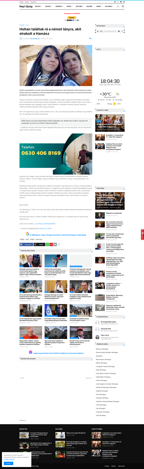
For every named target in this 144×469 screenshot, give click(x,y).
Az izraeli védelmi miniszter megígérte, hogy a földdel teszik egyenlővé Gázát (80, 296)
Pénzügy (59, 6)
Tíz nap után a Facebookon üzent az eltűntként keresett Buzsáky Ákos (115, 235)
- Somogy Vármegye (101, 398)
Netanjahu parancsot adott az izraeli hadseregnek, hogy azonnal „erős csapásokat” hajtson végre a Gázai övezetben (30, 271)
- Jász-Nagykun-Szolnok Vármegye (106, 384)
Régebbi (88, 378)
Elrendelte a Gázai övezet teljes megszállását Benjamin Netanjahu (56, 319)
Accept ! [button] (8, 463)
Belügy (38, 6)
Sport (69, 6)
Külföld (32, 239)
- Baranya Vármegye (101, 349)
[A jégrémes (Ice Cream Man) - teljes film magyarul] (96, 435)
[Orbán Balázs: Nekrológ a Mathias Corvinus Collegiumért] (100, 297)
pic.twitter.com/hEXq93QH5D (45, 224)
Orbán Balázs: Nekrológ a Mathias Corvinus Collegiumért (114, 297)
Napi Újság (25, 6)
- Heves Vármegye (101, 380)
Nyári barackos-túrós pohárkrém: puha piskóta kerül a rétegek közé (41, 453)
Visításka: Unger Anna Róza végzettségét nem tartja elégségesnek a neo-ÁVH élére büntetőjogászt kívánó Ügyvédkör (115, 261)
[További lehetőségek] (59, 244)
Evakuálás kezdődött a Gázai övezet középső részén (79, 319)
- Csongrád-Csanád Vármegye (105, 366)
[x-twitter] (118, 1)
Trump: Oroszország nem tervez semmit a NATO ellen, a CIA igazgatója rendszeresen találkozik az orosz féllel (115, 247)
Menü (98, 6)
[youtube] (121, 1)
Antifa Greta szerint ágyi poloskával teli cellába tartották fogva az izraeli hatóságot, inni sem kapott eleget (55, 271)
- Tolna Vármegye (100, 405)
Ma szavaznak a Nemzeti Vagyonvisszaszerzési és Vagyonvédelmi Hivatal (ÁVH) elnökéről (114, 224)
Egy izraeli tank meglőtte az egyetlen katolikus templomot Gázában (54, 342)
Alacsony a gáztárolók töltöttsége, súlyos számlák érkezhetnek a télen (115, 307)
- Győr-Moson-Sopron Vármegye (105, 373)
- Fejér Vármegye (100, 370)
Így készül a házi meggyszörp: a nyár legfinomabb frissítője (41, 444)
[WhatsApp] (47, 244)
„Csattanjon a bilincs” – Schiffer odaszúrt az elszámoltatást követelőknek (114, 286)
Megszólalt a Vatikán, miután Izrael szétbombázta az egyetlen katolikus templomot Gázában (30, 342)
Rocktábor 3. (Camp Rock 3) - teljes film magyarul (114, 136)
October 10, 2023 (46, 228)
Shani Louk (39, 239)
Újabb (22, 378)
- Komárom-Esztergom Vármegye (105, 387)
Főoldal (21, 25)
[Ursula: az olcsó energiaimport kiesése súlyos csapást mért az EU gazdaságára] (100, 274)
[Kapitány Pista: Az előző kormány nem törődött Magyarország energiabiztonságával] (100, 146)
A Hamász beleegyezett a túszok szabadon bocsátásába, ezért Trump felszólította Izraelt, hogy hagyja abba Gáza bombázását (80, 271)
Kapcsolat (33, 2)
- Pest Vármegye (100, 394)
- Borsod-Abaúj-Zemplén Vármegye (106, 352)
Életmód (108, 6)
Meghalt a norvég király (114, 213)
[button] (118, 6)
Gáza (27, 25)
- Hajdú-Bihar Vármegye (103, 377)
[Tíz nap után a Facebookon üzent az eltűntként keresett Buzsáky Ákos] (100, 236)
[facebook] (115, 1)
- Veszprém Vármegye (102, 412)
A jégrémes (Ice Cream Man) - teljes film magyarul (112, 434)
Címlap (21, 2)
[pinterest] (124, 1)
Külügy (48, 6)
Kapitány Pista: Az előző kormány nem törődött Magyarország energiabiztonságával (114, 146)
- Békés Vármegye (101, 363)
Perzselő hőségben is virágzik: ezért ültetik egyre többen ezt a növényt (76, 443)
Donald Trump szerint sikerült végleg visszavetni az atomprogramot (80, 342)
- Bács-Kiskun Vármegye (103, 359)
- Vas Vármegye (100, 408)
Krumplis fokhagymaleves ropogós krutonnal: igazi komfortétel (39, 434)
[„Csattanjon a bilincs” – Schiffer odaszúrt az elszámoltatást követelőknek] (100, 286)
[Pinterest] (51, 244)
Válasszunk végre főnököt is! (76, 433)
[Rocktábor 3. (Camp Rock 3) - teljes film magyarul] (100, 137)
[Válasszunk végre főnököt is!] (60, 435)
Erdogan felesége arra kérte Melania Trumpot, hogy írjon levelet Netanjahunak (54, 296)
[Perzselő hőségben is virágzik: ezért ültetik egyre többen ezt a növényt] (60, 444)
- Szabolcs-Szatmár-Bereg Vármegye (107, 401)
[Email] (55, 244)
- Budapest (98, 356)
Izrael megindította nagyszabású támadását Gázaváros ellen (30, 319)
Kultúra (79, 6)
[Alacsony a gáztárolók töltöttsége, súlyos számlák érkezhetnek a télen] (100, 308)
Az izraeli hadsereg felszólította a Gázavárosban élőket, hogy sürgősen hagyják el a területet (30, 296)
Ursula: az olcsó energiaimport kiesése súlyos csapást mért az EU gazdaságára (115, 274)
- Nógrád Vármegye (101, 391)
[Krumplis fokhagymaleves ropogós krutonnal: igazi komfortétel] (24, 435)
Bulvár (89, 6)
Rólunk (27, 2)
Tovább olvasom (9, 459)
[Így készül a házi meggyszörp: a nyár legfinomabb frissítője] (24, 445)
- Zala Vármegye (100, 415)
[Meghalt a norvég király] (100, 215)
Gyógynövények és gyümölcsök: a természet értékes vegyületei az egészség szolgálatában (77, 453)
